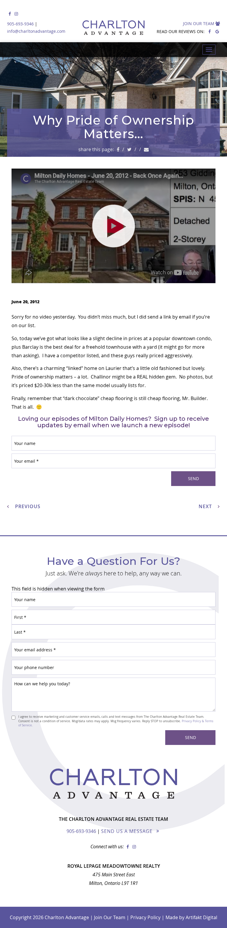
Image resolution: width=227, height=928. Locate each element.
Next (206, 506)
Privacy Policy (145, 917)
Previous (27, 506)
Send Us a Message (127, 831)
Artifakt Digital (201, 917)
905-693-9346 (20, 24)
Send (193, 478)
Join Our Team (199, 23)
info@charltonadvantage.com (36, 31)
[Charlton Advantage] (113, 27)
